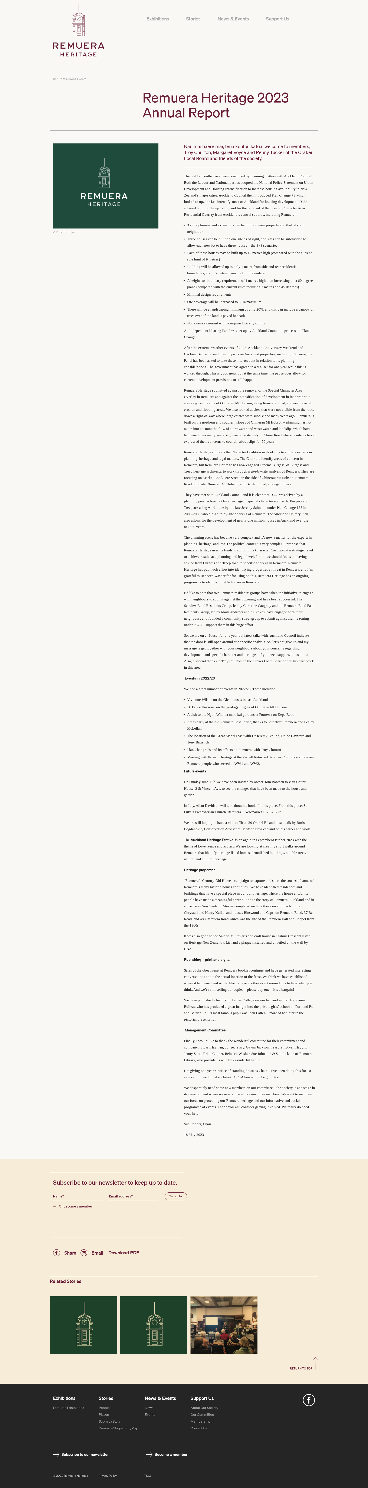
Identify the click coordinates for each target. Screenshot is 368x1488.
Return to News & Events (69, 79)
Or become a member (75, 1206)
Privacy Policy (108, 1476)
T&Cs (147, 1476)
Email (97, 1252)
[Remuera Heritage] (105, 186)
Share (70, 1252)
